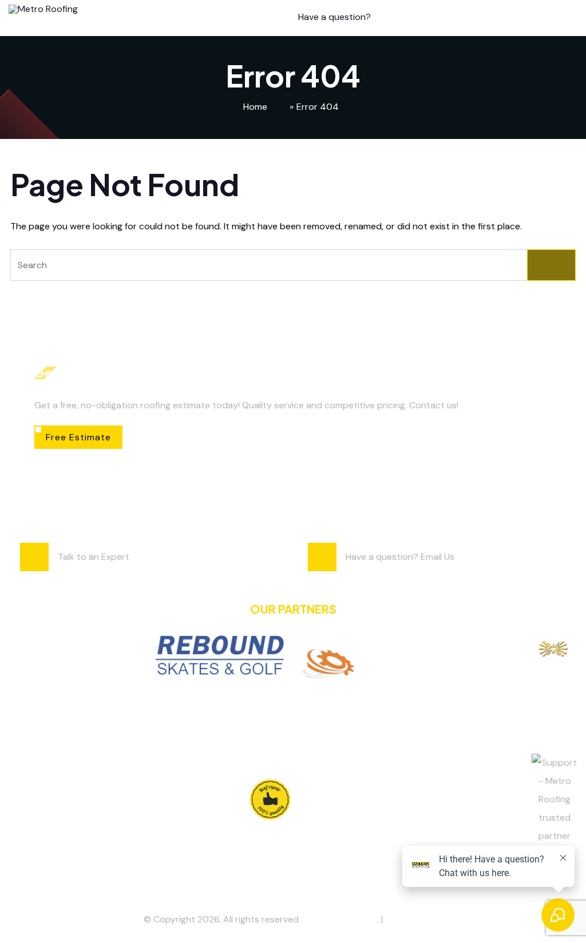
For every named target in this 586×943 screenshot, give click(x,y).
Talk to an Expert (93, 557)
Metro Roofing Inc (340, 919)
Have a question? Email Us (400, 557)
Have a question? (334, 17)
